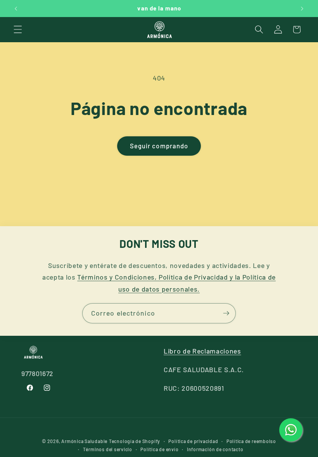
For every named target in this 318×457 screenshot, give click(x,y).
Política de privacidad (193, 441)
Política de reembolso (251, 441)
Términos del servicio (107, 449)
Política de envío (159, 449)
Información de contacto (215, 449)
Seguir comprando (159, 145)
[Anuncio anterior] (15, 8)
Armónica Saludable (84, 441)
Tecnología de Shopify (134, 441)
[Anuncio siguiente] (302, 8)
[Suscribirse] (226, 313)
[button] (18, 29)
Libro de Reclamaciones (202, 351)
